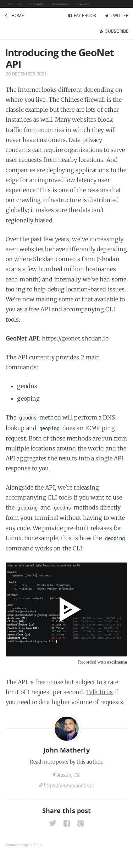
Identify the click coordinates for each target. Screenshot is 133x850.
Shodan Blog (16, 844)
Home (17, 15)
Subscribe (116, 31)
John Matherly (66, 750)
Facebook (85, 15)
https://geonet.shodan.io (75, 338)
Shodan (14, 4)
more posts (55, 762)
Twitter (119, 15)
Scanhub (36, 4)
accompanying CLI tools (39, 497)
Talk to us (99, 692)
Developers (59, 4)
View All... (84, 4)
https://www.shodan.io (69, 785)
